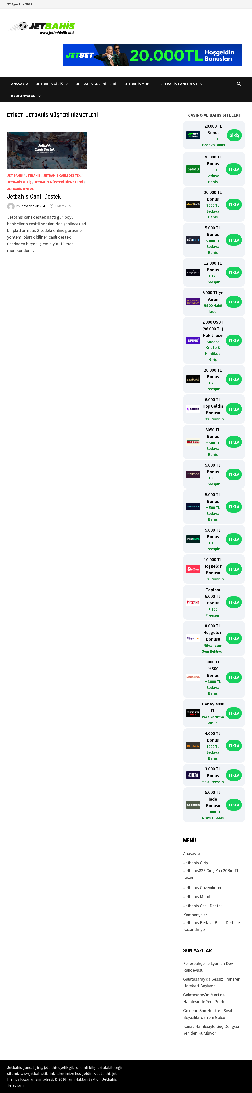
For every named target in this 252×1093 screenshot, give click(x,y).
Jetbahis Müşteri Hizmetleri (58, 182)
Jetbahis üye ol (20, 189)
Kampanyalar (23, 95)
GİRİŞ (234, 135)
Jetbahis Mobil (138, 83)
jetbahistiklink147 (34, 206)
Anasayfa (19, 83)
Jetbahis (33, 175)
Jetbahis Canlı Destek (181, 83)
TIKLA (233, 169)
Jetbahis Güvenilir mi (96, 83)
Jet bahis (15, 175)
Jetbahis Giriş (49, 83)
